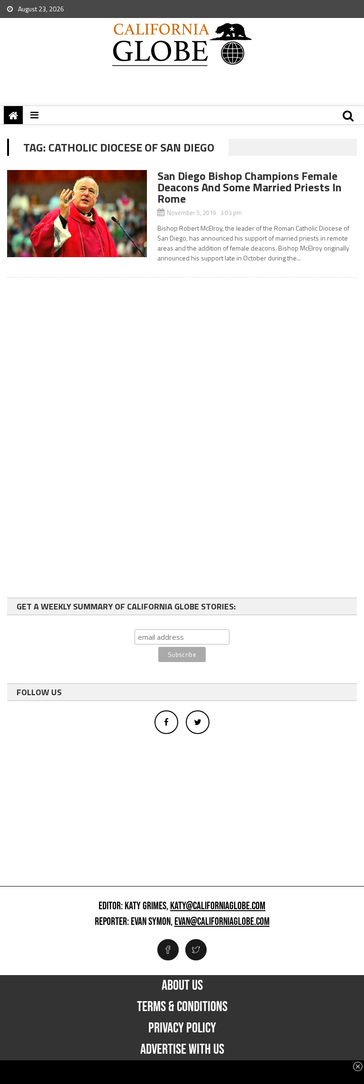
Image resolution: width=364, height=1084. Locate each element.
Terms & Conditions (182, 1006)
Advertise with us (182, 1049)
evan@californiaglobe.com (222, 922)
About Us (182, 985)
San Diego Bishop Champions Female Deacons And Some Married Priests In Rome (249, 187)
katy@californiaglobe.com (217, 906)
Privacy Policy (182, 1028)
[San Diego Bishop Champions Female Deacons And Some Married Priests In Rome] (77, 213)
